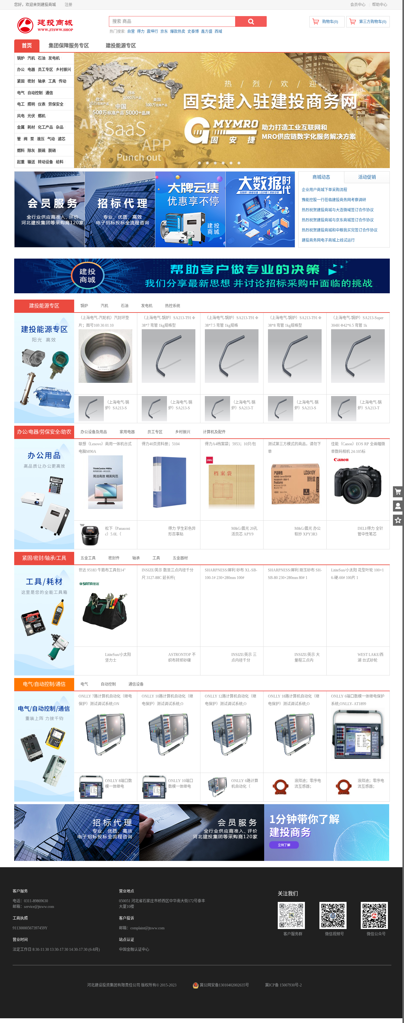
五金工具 (88, 558)
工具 (156, 558)
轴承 (136, 558)
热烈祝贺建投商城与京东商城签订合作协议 (338, 220)
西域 (218, 31)
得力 (141, 31)
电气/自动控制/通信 (44, 684)
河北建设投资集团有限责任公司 (113, 985)
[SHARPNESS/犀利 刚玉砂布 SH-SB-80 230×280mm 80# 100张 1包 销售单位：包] (295, 608)
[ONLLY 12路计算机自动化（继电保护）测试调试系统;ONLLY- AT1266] (231, 734)
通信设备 (136, 684)
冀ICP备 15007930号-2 (283, 985)
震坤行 (152, 31)
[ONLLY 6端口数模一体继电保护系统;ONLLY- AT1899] (358, 734)
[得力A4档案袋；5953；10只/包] (231, 482)
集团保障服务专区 (69, 45)
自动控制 (108, 684)
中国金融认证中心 (134, 949)
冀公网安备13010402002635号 (224, 985)
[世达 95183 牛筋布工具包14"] (105, 608)
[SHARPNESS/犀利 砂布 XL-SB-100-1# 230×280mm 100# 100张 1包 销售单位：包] (231, 608)
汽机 (104, 306)
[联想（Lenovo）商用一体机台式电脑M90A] (105, 482)
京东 (164, 31)
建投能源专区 (121, 45)
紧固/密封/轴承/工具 (44, 558)
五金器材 (180, 558)
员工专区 (155, 432)
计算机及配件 (214, 432)
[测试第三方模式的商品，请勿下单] (295, 482)
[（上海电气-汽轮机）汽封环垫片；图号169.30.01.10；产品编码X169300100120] (105, 356)
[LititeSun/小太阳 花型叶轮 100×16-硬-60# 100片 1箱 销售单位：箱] (358, 608)
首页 (27, 45)
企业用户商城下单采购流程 (324, 190)
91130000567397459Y (30, 928)
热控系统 (172, 306)
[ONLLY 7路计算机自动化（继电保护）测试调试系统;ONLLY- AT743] (105, 734)
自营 (131, 31)
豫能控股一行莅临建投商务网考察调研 (334, 200)
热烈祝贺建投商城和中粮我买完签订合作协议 (339, 230)
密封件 (114, 558)
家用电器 (127, 432)
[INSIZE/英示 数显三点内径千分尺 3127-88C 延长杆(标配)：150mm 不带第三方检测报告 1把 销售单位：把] (168, 608)
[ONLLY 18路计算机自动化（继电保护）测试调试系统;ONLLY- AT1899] (295, 734)
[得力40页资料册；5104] (168, 482)
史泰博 (193, 31)
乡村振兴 (182, 432)
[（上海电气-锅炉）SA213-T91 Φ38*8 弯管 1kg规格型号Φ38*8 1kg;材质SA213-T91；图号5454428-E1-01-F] (295, 356)
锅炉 (84, 306)
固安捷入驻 (232, 110)
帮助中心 (379, 5)
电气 (84, 684)
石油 (124, 306)
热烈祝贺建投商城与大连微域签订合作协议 (338, 210)
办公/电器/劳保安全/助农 (44, 432)
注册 (68, 5)
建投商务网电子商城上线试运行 (328, 240)
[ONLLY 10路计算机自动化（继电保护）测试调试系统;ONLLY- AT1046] (168, 734)
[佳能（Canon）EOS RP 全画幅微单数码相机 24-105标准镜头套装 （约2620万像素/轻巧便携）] (358, 482)
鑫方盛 (206, 31)
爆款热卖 (177, 31)
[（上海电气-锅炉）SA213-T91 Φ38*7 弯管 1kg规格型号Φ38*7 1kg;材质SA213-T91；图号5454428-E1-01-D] (168, 356)
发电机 (146, 306)
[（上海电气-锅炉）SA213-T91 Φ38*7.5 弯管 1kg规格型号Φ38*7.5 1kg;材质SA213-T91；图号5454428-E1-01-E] (231, 356)
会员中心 (357, 5)
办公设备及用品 (93, 432)
